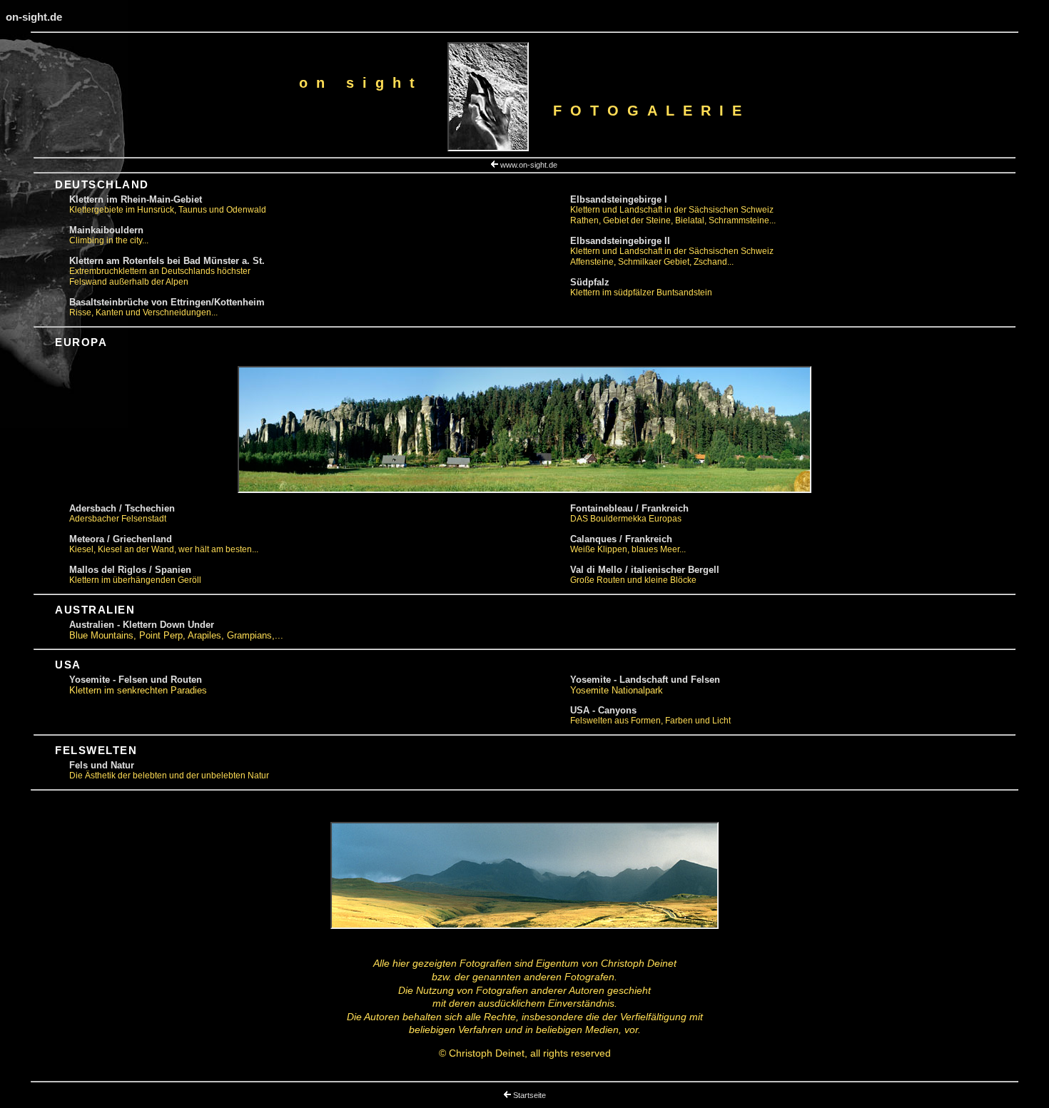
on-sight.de (34, 17)
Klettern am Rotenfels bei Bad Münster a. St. (167, 260)
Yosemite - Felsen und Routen (135, 679)
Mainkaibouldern (106, 230)
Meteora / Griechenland (120, 539)
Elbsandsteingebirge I (618, 199)
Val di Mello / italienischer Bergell (644, 569)
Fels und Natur (101, 765)
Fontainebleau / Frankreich (629, 508)
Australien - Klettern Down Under (141, 624)
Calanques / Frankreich (621, 539)
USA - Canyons (603, 710)
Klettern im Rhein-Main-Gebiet (135, 199)
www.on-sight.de (528, 165)
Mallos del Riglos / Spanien (130, 569)
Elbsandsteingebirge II (620, 240)
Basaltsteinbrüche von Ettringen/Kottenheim (167, 302)
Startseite (529, 1095)
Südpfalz (589, 282)
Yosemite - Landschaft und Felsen (645, 679)
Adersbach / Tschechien (122, 508)
